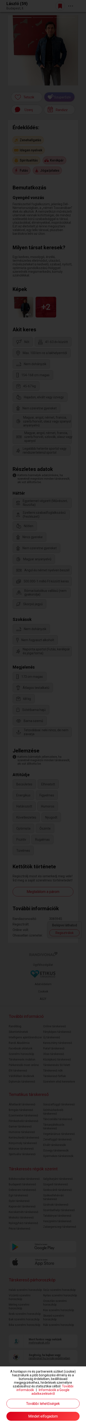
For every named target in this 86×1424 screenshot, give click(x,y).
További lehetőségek (43, 1403)
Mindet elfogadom (43, 1416)
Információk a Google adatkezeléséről (50, 1391)
